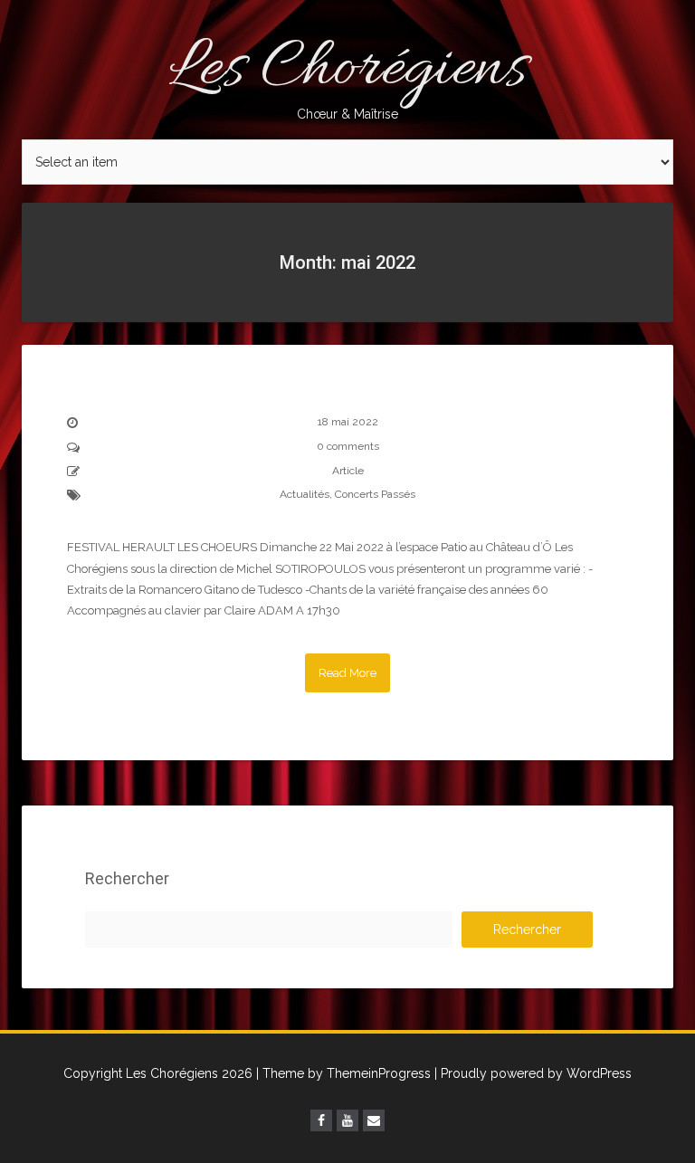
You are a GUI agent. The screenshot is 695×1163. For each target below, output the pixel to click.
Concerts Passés (375, 494)
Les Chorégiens (347, 72)
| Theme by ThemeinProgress (343, 1073)
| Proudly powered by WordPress (533, 1073)
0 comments (348, 446)
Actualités (304, 494)
